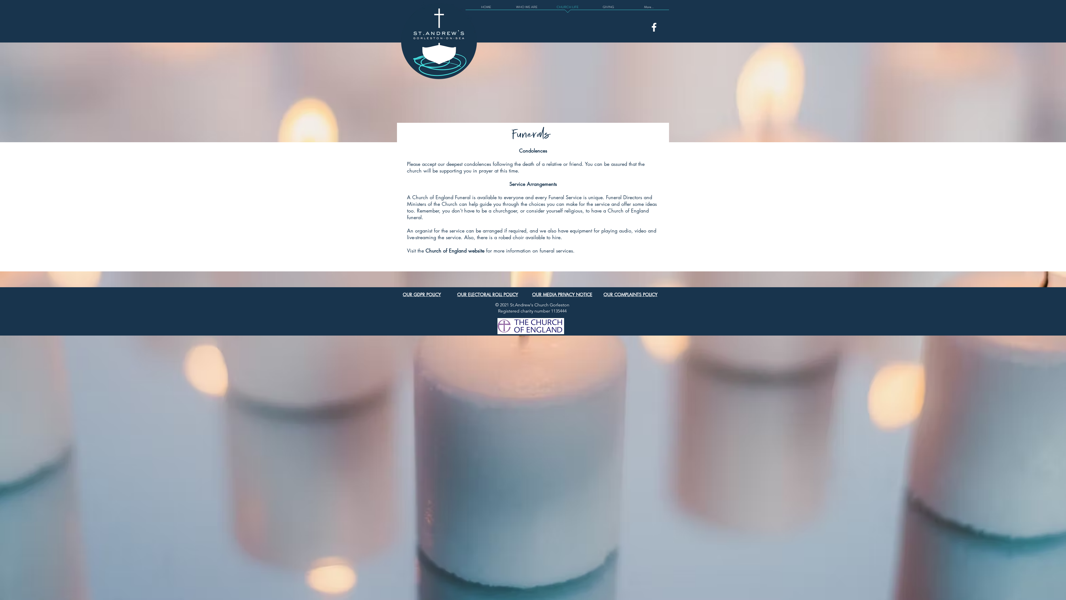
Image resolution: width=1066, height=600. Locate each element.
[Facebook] (654, 27)
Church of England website (455, 250)
